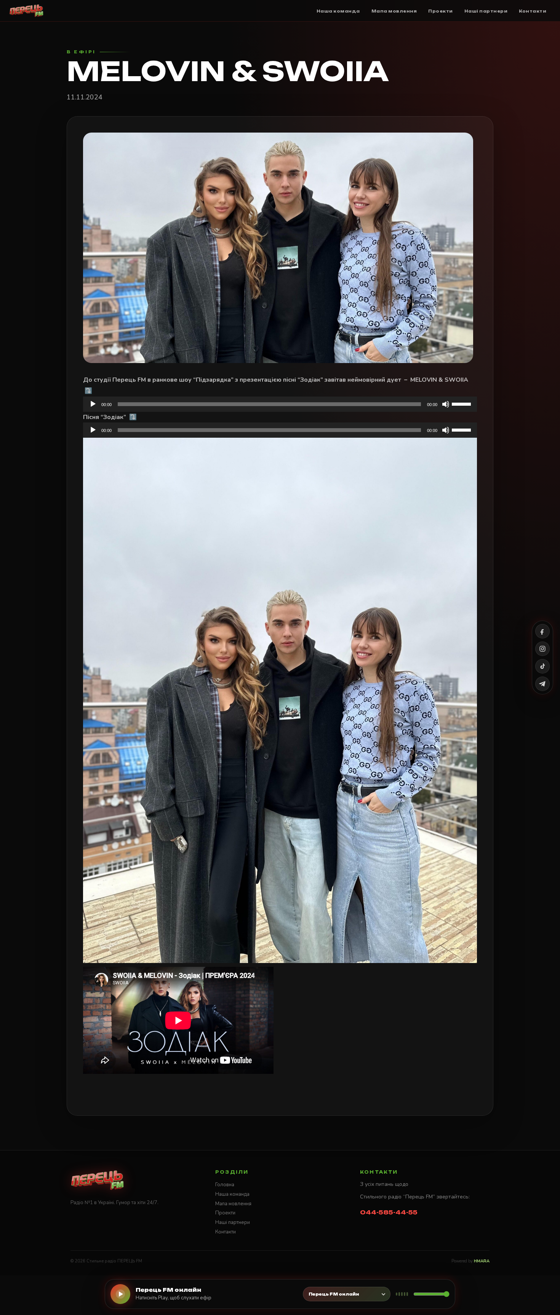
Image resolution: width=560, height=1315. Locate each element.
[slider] (462, 403)
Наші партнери (232, 1222)
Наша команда (232, 1194)
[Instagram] (542, 649)
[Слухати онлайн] (120, 1294)
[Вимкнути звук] (446, 404)
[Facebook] (542, 631)
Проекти (225, 1212)
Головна (224, 1184)
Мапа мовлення (233, 1203)
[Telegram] (542, 684)
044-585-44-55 (389, 1212)
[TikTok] (542, 666)
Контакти (225, 1232)
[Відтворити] (93, 404)
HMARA (482, 1261)
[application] (280, 404)
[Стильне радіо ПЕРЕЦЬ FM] (26, 11)
